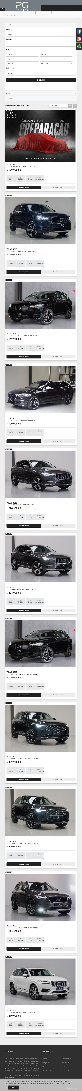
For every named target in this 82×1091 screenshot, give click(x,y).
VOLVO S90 (21, 165)
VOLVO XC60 (22, 335)
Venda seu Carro (48, 1071)
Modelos (9, 98)
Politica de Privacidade (69, 1071)
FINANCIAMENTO (59, 187)
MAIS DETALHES (24, 187)
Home (6, 15)
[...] (15, 1078)
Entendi (13, 1087)
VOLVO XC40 (20, 250)
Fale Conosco (66, 1067)
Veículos (46, 1067)
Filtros (8, 25)
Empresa (46, 1063)
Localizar (41, 80)
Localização (65, 1063)
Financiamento (66, 1058)
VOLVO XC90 (22, 758)
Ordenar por (54, 105)
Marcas (8, 93)
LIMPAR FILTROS (41, 85)
